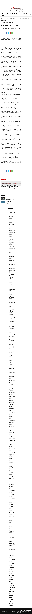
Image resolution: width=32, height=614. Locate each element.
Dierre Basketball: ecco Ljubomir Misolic (11, 537)
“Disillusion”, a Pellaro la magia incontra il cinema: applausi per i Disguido (12, 498)
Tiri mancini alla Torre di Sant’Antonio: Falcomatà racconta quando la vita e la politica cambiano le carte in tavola (12, 439)
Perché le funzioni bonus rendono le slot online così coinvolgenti (12, 260)
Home (1, 18)
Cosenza (28, 611)
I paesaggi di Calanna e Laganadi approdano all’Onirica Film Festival (11, 462)
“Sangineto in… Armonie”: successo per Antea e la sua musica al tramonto (12, 491)
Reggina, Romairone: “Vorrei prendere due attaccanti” (11, 553)
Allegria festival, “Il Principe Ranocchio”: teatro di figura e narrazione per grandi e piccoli (12, 297)
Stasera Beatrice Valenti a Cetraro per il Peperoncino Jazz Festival (12, 224)
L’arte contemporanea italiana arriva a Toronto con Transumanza (11, 281)
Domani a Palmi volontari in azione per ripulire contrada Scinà (12, 502)
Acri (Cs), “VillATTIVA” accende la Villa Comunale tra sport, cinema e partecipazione (12, 363)
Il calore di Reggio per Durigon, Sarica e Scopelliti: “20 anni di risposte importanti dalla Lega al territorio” (10, 199)
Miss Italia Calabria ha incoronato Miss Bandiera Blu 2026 (12, 482)
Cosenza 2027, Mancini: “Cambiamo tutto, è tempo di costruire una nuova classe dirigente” (12, 505)
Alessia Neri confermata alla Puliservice (12, 528)
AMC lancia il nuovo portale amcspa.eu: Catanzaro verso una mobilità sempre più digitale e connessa (12, 563)
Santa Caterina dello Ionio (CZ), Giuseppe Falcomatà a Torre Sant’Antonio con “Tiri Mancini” (12, 571)
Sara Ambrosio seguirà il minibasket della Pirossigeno (12, 541)
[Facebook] (6, 33)
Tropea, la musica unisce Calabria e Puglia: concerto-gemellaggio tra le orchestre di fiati (12, 340)
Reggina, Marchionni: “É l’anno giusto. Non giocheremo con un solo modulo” (12, 549)
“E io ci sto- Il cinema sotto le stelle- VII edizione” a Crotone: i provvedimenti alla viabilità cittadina (12, 494)
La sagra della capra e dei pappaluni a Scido (12, 227)
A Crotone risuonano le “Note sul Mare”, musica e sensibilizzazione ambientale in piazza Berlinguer (12, 381)
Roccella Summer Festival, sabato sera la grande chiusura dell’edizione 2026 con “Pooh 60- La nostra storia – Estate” (12, 401)
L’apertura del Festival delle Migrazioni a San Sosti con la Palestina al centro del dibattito (12, 289)
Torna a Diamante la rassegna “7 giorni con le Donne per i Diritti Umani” (12, 331)
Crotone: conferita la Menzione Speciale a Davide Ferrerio (11, 444)
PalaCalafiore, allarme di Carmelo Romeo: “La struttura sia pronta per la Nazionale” (12, 409)
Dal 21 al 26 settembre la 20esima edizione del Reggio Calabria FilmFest (12, 275)
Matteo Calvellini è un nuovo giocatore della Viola (11, 531)
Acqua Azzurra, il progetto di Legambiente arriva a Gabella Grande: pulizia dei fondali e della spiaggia (12, 417)
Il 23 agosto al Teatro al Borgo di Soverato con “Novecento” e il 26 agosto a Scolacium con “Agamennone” (12, 466)
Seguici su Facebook (28, 610)
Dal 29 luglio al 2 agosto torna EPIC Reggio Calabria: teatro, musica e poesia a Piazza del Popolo (10, 202)
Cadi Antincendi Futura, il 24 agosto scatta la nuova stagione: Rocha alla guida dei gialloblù (12, 405)
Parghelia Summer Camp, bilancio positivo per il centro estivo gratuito (12, 556)
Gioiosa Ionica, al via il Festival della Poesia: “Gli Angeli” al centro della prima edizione (12, 600)
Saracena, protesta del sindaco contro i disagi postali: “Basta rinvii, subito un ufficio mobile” (12, 604)
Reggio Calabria (22, 611)
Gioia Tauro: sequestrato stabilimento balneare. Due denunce (12, 426)
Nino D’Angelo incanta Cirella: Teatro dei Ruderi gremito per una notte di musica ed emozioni (12, 584)
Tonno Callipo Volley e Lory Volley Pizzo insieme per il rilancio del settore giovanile (12, 385)
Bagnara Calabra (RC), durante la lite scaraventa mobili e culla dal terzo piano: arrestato (12, 596)
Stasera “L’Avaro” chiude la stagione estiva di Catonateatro (12, 271)
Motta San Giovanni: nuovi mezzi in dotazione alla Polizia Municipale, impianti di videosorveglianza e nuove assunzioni (12, 285)
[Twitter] (8, 33)
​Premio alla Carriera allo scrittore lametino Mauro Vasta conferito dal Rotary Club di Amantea (12, 568)
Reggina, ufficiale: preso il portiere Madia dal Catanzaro (12, 525)
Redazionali (3, 195)
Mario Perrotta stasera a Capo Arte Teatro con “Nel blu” (12, 293)
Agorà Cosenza (6, 18)
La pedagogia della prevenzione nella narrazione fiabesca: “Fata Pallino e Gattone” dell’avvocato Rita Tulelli (12, 301)
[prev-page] (1, 190)
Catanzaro (25, 611)
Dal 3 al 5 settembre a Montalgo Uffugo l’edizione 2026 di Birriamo (4, 187)
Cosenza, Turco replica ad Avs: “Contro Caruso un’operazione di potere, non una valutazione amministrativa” (12, 376)
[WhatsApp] (12, 33)
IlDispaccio (18, 611)
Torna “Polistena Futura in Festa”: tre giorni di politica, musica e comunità (12, 347)
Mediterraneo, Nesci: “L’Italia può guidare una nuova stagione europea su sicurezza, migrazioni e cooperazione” (12, 359)
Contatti (20, 610)
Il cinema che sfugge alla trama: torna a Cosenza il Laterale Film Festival (12, 516)
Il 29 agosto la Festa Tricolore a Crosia (11, 314)
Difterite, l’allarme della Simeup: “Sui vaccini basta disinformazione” (12, 344)
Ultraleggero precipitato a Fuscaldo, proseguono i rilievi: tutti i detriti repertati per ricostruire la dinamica (12, 368)
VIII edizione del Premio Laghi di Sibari (12, 519)
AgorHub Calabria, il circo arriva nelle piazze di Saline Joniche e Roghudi (12, 355)
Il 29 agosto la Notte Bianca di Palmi (11, 436)
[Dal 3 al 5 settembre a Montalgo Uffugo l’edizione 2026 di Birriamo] (4, 183)
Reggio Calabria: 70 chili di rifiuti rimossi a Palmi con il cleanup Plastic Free (12, 217)
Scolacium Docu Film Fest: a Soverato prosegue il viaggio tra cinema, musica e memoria (12, 264)
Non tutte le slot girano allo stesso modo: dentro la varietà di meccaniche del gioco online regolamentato (12, 544)
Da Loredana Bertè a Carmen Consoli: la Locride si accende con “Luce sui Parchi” (12, 372)
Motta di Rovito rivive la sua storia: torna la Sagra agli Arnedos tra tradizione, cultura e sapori (12, 559)
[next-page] (2, 190)
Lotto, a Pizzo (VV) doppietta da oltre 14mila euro (12, 473)
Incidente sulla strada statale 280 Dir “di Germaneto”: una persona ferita (12, 221)
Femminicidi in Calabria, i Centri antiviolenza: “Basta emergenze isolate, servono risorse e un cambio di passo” (12, 351)
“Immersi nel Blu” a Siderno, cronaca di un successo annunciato (11, 509)
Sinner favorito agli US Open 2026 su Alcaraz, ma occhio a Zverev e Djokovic (12, 268)
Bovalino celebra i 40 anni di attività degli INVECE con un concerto (12, 322)
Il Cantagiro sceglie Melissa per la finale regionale (12, 239)
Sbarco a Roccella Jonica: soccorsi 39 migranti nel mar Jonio (12, 397)
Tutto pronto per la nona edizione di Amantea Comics (12, 535)
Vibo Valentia (20, 612)
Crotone (18, 612)
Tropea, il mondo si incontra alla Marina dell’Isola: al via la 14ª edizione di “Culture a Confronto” (11, 580)
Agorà (3, 18)
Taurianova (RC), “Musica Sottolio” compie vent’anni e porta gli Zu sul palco (12, 413)
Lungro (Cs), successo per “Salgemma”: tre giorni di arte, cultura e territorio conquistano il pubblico (12, 389)
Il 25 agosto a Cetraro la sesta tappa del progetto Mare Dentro (12, 278)
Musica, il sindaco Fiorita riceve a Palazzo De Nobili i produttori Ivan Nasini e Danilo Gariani (12, 393)
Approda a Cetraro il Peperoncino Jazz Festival (12, 522)
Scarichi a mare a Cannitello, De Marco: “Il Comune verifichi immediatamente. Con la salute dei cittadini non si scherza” (12, 448)
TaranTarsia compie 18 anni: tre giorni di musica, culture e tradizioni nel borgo (12, 592)
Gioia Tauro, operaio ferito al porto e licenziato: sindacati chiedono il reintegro (12, 588)
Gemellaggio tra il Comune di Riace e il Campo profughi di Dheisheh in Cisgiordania (12, 243)
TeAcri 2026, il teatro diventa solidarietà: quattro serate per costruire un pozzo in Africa (12, 575)
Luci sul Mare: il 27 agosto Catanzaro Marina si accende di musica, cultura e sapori (12, 458)
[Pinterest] (10, 33)
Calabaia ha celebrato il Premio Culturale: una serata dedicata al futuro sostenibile (12, 513)
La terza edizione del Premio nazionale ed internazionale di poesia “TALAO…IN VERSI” (12, 305)
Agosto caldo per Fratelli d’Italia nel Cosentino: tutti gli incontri (12, 252)
